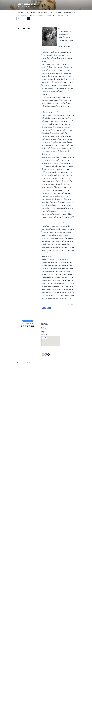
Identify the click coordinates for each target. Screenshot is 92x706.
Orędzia (33, 12)
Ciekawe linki (48, 15)
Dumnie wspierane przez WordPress (24, 362)
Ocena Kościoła (58, 12)
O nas (54, 15)
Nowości (50, 12)
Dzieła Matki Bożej (42, 12)
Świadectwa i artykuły (22, 15)
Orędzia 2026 (60, 15)
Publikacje (32, 15)
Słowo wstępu (20, 12)
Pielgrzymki (40, 15)
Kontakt (67, 15)
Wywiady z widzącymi (69, 12)
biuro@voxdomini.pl (45, 324)
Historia (27, 12)
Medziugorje (27, 4)
